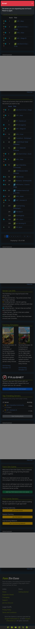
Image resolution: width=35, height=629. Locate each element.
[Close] (32, 3)
